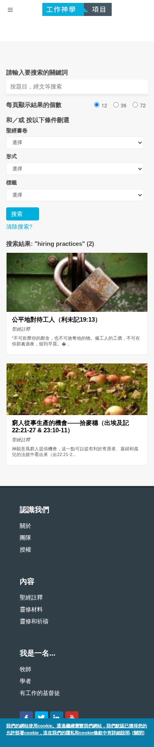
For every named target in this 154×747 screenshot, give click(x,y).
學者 (25, 681)
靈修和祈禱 (34, 621)
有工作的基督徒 (40, 693)
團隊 (25, 537)
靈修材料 (31, 609)
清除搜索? (19, 226)
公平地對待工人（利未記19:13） (56, 319)
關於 (25, 525)
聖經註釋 (31, 597)
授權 (25, 549)
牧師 (25, 669)
